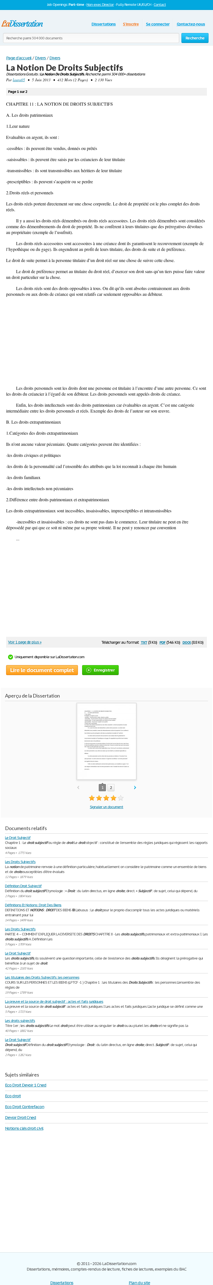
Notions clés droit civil (24, 1128)
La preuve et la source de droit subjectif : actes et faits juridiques (54, 1001)
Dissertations (104, 24)
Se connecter (157, 24)
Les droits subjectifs (20, 1020)
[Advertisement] (106, 341)
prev (78, 788)
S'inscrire (131, 24)
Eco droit (13, 1095)
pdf (162, 642)
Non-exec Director (100, 4)
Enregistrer (104, 670)
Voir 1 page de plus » (24, 642)
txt (144, 642)
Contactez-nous (191, 24)
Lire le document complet (42, 670)
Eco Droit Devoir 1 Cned (25, 1085)
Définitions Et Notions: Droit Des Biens (33, 905)
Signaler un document (106, 807)
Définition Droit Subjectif (23, 886)
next (135, 788)
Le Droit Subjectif (18, 837)
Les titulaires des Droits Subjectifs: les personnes (42, 977)
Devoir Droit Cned (20, 1117)
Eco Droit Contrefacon (24, 1106)
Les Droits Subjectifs (20, 861)
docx (186, 642)
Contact (160, 4)
